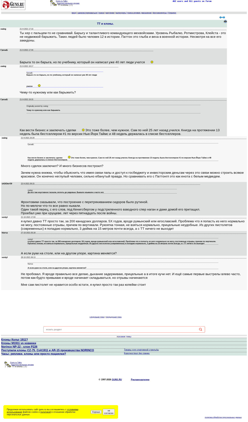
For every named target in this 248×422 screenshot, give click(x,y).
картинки (110, 13)
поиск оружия (133, 13)
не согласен (108, 411)
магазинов (146, 13)
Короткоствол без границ (136, 353)
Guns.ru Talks (61, 1)
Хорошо (96, 412)
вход (74, 13)
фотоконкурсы (160, 13)
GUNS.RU (117, 379)
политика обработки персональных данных (223, 417)
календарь (121, 13)
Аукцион (172, 13)
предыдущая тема (113, 317)
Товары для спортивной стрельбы (141, 349)
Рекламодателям (140, 379)
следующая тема (97, 317)
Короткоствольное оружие (68, 3)
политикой (45, 412)
